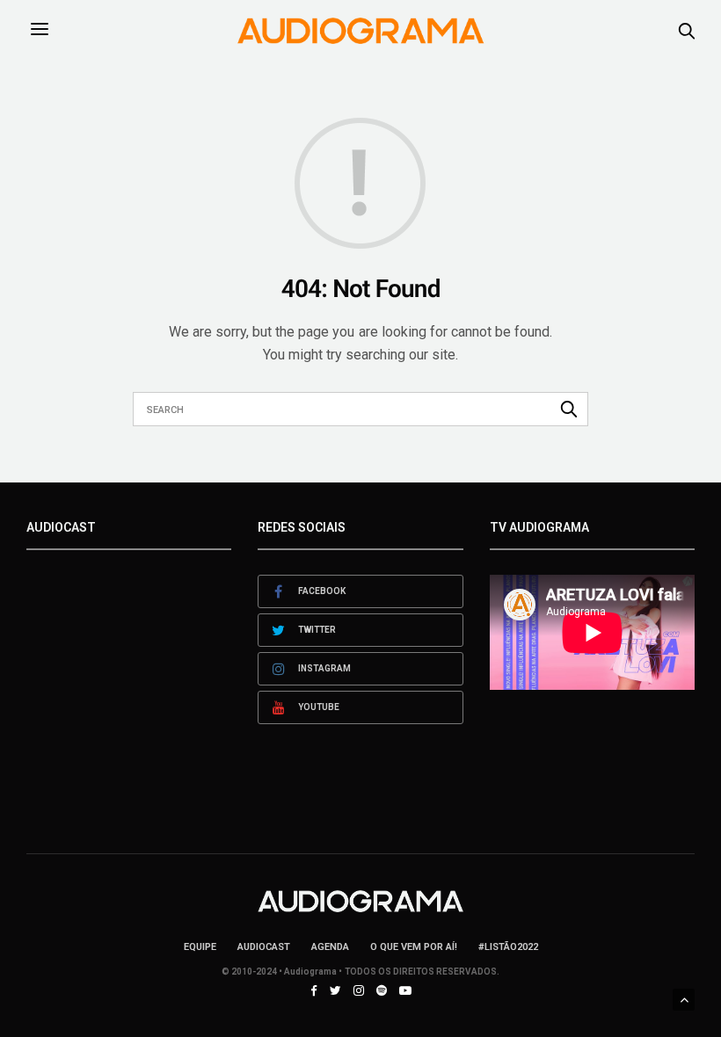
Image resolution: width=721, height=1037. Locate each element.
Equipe (200, 947)
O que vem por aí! (413, 947)
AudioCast (263, 947)
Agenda (330, 947)
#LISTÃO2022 (508, 947)
